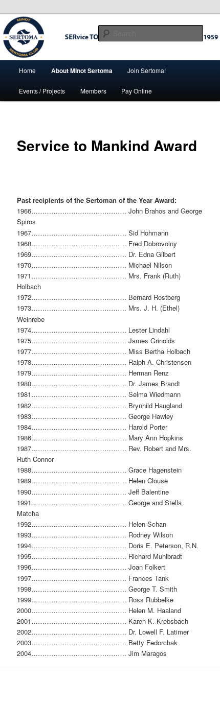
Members (93, 90)
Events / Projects (42, 90)
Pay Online (136, 90)
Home (27, 70)
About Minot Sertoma (82, 70)
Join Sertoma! (146, 70)
